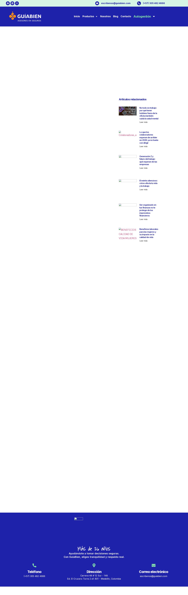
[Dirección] (94, 565)
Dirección (94, 572)
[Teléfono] (34, 565)
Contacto (126, 16)
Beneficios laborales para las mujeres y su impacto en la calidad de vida (148, 233)
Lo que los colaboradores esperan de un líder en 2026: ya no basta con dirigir (148, 137)
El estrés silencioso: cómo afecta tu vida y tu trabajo (148, 183)
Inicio (77, 16)
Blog (115, 16)
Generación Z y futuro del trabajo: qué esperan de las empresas (148, 160)
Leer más (143, 122)
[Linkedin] (12, 3)
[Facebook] (8, 3)
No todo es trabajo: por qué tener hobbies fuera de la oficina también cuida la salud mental (148, 113)
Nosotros (105, 16)
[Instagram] (17, 3)
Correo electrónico (153, 572)
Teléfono (34, 572)
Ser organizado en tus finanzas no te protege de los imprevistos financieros (147, 210)
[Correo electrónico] (154, 565)
